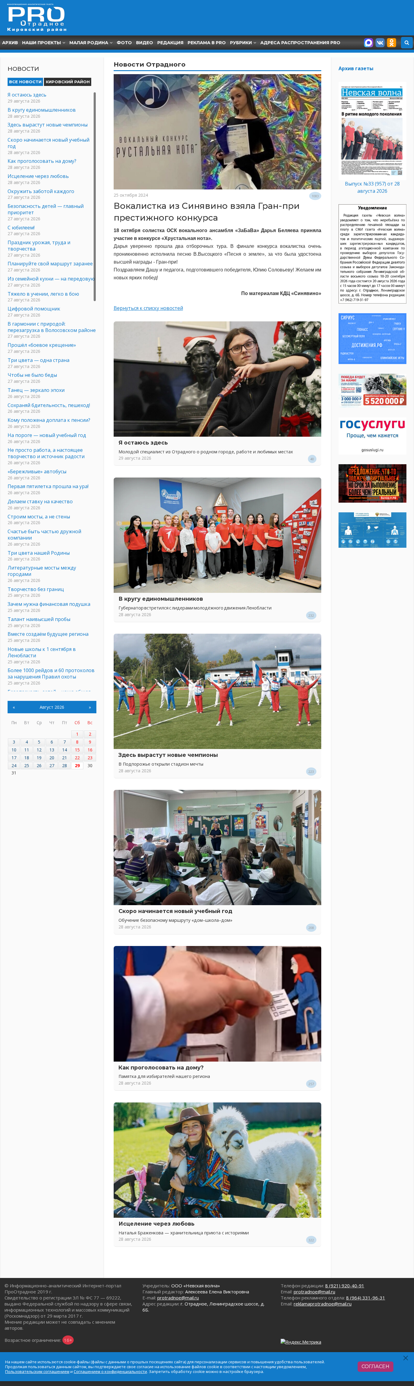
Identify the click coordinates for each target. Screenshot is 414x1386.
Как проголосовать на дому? (161, 1067)
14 (64, 750)
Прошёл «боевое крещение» (42, 345)
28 (64, 765)
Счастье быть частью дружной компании (44, 534)
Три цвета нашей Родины (39, 553)
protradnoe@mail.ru (178, 1298)
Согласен (375, 1366)
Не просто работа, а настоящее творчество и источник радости (46, 453)
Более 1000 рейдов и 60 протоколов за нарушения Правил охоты (51, 673)
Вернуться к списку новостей (148, 308)
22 (77, 757)
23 (90, 757)
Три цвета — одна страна (38, 360)
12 (39, 750)
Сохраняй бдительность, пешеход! (49, 405)
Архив (10, 42)
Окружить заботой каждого (41, 191)
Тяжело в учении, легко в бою (43, 294)
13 (51, 750)
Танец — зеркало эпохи (36, 390)
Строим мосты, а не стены (39, 516)
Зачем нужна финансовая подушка (49, 604)
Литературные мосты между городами (42, 570)
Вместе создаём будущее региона (48, 634)
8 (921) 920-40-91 (344, 1286)
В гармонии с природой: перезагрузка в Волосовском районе (52, 326)
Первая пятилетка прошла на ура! (48, 486)
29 (77, 765)
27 (51, 765)
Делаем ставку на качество (40, 501)
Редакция (170, 42)
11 (26, 750)
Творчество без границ (36, 589)
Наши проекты (41, 42)
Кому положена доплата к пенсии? (49, 420)
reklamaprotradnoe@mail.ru (323, 1304)
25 (26, 765)
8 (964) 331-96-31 (365, 1298)
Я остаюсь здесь (143, 442)
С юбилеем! (21, 227)
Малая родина (88, 42)
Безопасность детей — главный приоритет (46, 209)
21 (64, 757)
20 (51, 757)
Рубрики (241, 42)
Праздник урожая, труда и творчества (39, 245)
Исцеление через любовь (157, 1223)
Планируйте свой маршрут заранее (50, 263)
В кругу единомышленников (161, 599)
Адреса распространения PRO (300, 42)
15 (77, 750)
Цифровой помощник (34, 308)
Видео (144, 42)
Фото (124, 42)
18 (26, 757)
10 (14, 750)
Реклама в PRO (207, 42)
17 (14, 757)
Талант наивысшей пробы (39, 619)
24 (14, 765)
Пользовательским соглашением (37, 1371)
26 (39, 765)
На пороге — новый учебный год (47, 435)
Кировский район (68, 81)
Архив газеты (356, 68)
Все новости (25, 81)
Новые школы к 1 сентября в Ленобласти (42, 652)
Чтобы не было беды (32, 375)
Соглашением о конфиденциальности (110, 1371)
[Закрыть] (405, 1358)
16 (90, 750)
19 (39, 757)
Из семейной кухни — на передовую (51, 278)
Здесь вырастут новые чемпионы (168, 755)
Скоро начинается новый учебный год (175, 911)
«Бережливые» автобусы (37, 471)
